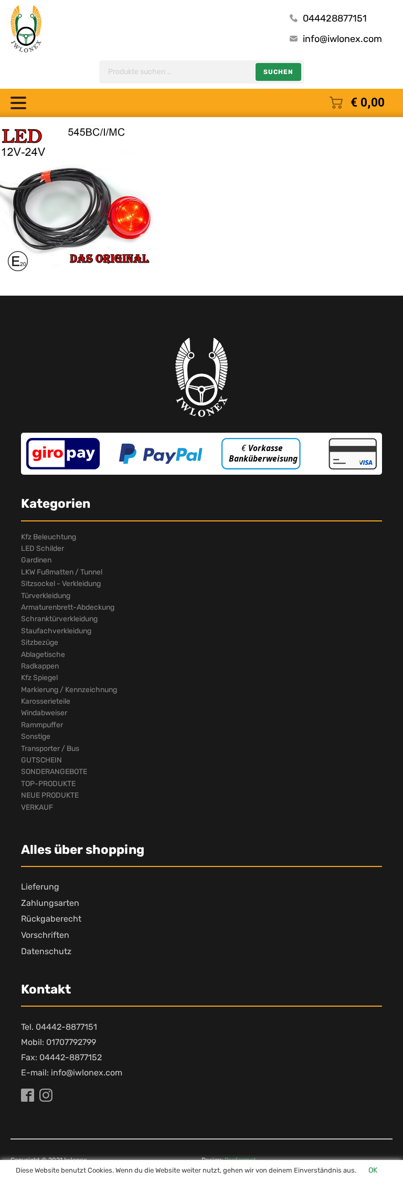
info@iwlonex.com (342, 39)
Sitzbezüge (39, 642)
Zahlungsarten (50, 903)
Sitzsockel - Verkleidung (61, 583)
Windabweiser (44, 712)
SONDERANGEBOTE (54, 771)
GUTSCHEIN (41, 760)
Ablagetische (43, 654)
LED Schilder (42, 548)
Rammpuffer (42, 724)
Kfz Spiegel (39, 677)
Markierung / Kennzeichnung (69, 689)
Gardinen (36, 560)
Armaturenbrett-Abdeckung (67, 607)
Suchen (278, 72)
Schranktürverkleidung (59, 618)
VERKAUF (37, 807)
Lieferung (40, 887)
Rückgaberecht (51, 919)
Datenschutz (46, 951)
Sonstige (35, 736)
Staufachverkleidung (56, 630)
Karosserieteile (45, 701)
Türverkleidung (45, 595)
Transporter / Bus (50, 748)
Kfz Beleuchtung (48, 536)
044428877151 (335, 18)
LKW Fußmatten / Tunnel (61, 572)
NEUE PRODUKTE (50, 795)
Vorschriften (45, 935)
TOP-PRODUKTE (48, 783)
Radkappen (40, 666)
